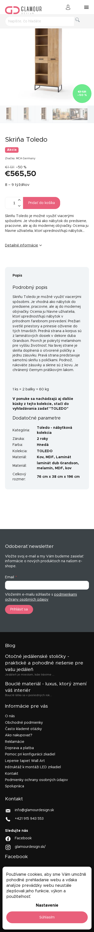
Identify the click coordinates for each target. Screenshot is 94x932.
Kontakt (11, 773)
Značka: (20, 158)
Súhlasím (47, 917)
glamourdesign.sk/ (30, 847)
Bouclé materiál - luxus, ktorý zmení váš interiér (45, 687)
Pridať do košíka (41, 203)
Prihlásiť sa (19, 609)
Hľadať (81, 25)
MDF (50, 457)
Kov (40, 457)
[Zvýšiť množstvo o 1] (19, 200)
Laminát (63, 457)
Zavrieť (44, 262)
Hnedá (43, 445)
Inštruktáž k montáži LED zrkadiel (33, 767)
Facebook (23, 838)
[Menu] (86, 7)
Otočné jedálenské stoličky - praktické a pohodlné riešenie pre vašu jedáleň (44, 663)
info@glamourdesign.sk (34, 810)
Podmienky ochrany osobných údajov (36, 780)
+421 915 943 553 (29, 818)
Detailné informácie (21, 245)
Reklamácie (14, 742)
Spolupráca (14, 786)
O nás (10, 716)
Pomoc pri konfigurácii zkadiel (30, 754)
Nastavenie (47, 905)
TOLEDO (45, 451)
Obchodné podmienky (24, 722)
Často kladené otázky (23, 729)
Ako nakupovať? (18, 735)
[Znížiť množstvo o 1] (19, 206)
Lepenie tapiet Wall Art (25, 761)
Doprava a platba (19, 748)
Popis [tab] (17, 275)
